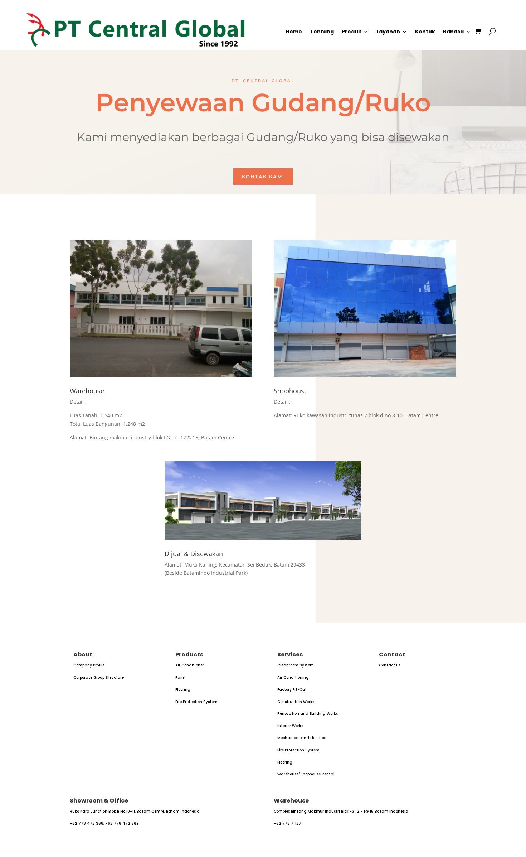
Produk (351, 32)
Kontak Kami (263, 176)
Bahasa (453, 32)
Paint (180, 677)
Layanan (388, 32)
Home (294, 32)
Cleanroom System (295, 665)
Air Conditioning (293, 677)
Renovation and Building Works (307, 713)
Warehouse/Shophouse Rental (306, 774)
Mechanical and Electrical (302, 738)
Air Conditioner (189, 665)
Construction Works (295, 701)
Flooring (182, 689)
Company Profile (88, 665)
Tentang (322, 32)
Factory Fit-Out (292, 689)
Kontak (425, 32)
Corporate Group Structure (98, 677)
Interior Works (290, 725)
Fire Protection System (196, 701)
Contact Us (389, 665)
